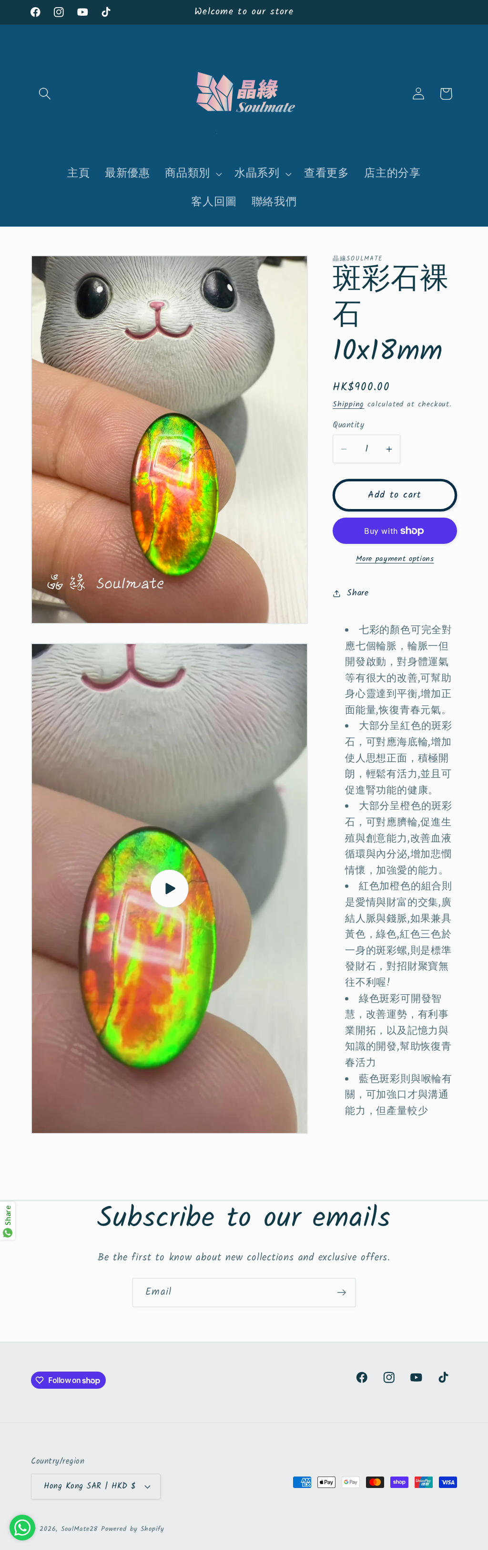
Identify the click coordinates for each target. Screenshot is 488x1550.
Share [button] (358, 593)
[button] (44, 93)
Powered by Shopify (132, 1529)
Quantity (348, 425)
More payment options (395, 559)
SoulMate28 (79, 1529)
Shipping (348, 404)
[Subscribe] (341, 1292)
